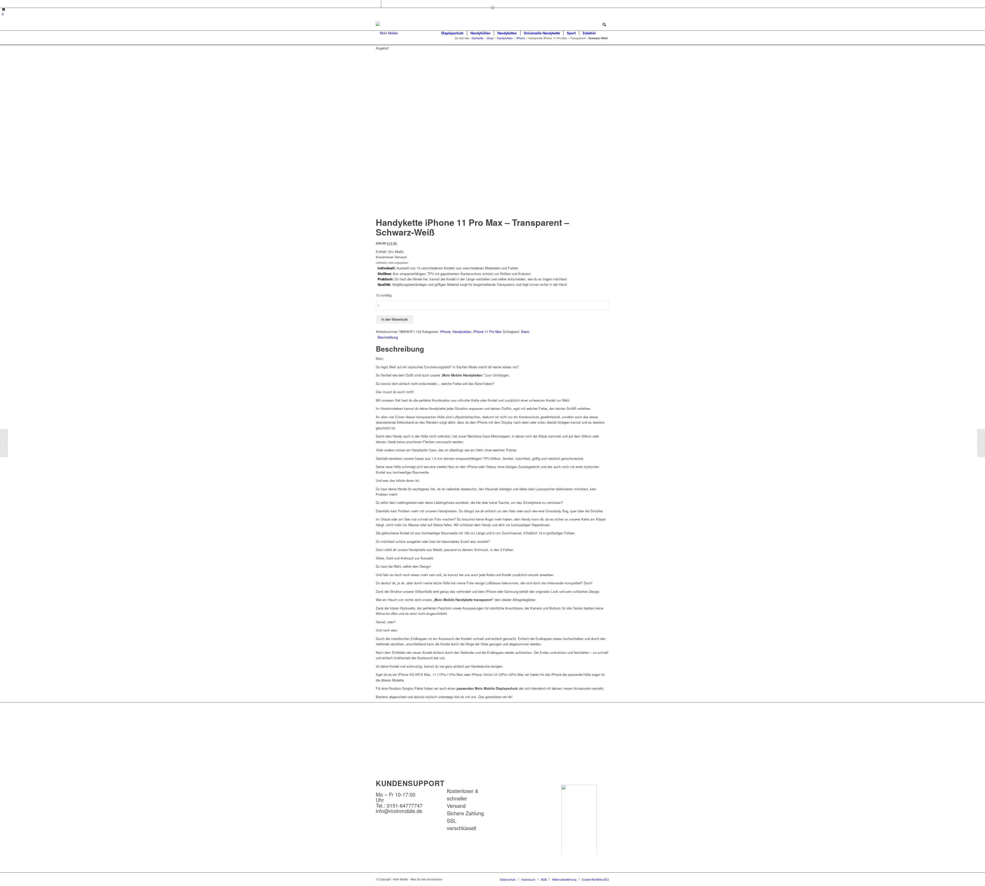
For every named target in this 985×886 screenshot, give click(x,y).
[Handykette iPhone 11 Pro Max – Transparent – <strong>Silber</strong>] (981, 443)
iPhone (445, 331)
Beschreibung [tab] (388, 337)
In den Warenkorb (394, 319)
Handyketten (461, 331)
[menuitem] (452, 33)
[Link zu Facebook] (377, 4)
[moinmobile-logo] (387, 33)
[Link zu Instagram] (385, 4)
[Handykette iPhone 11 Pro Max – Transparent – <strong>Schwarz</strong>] (4, 443)
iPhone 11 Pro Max (487, 331)
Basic (525, 331)
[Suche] (604, 33)
